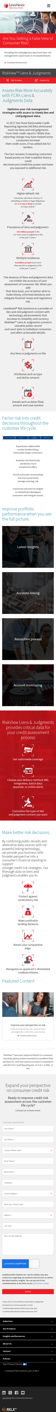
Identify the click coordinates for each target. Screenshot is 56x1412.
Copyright (6, 1398)
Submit (28, 1291)
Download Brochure (28, 1035)
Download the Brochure (17, 62)
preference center (41, 1283)
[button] (28, 1150)
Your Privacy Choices (13, 1364)
